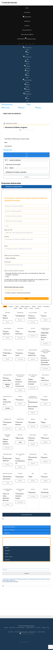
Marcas (6, 245)
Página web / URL (8, 229)
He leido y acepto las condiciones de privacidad (18, 293)
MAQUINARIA (28, 16)
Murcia (26, 308)
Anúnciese (6, 627)
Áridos (27, 54)
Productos (6, 236)
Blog (48, 627)
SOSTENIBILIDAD (21, 38)
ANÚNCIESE (7, 533)
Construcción (27, 68)
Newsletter (44, 627)
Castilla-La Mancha (25, 306)
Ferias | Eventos (12, 627)
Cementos (27, 63)
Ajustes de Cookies (41, 631)
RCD (27, 96)
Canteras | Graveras (8, 556)
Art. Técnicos (37, 627)
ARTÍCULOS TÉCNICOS (9, 530)
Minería (27, 77)
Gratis (7, 276)
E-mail (26, 155)
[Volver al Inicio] (11, 3)
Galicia (15, 308)
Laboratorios (7, 559)
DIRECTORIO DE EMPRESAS (27, 34)
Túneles (27, 100)
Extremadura (46, 306)
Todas (5, 306)
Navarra (31, 308)
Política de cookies (32, 631)
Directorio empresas (20, 627)
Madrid (20, 308)
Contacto (11, 631)
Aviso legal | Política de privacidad (21, 631)
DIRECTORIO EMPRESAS (9, 526)
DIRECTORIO (27, 21)
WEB (27, 153)
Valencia (37, 308)
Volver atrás (26, 176)
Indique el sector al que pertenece (12, 255)
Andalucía (10, 306)
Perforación (27, 86)
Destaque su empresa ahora (14, 186)
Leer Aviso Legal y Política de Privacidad (10, 581)
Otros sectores (7, 261)
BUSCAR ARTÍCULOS (26, 514)
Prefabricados (27, 91)
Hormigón (27, 73)
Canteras (27, 59)
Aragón (17, 306)
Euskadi (39, 306)
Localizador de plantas (30, 627)
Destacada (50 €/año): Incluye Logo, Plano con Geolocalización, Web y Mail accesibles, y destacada (25, 274)
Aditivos (27, 49)
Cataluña (34, 306)
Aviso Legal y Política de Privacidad (13, 290)
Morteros (27, 82)
